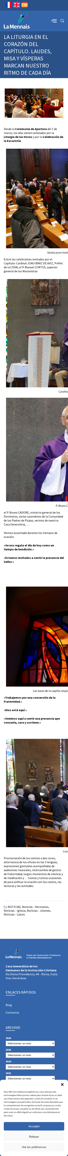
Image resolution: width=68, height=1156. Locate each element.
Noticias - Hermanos (35, 907)
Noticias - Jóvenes (38, 910)
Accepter (34, 1126)
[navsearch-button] (62, 21)
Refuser (34, 1136)
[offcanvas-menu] (54, 21)
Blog (9, 1005)
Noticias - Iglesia (15, 910)
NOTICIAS (14, 907)
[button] (62, 1084)
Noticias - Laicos (14, 914)
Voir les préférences (34, 1147)
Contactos (12, 1012)
